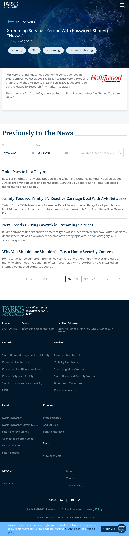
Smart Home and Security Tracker (74, 376)
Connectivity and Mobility (17, 376)
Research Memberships (68, 355)
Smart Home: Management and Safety (25, 355)
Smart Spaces (10, 453)
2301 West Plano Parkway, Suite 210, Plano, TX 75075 (85, 331)
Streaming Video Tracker (69, 369)
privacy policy (72, 529)
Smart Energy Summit (15, 432)
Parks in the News (53, 432)
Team (69, 471)
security (17, 50)
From (39, 145)
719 (86, 279)
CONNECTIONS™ (12, 418)
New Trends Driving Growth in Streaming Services (47, 225)
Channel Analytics (65, 390)
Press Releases (52, 418)
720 (94, 279)
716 (61, 279)
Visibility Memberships (67, 362)
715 (53, 279)
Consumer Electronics (15, 362)
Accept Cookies (111, 529)
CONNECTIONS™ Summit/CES (20, 425)
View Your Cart (52, 456)
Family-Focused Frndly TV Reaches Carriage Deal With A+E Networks (64, 198)
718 (77, 279)
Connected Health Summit (18, 439)
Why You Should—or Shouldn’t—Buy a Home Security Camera (57, 251)
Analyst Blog (50, 425)
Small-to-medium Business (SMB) (22, 383)
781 (109, 279)
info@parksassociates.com (38, 329)
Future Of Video (11, 446)
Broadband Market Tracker (70, 383)
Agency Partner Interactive (78, 518)
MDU (5, 390)
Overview (7, 484)
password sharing (81, 50)
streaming (53, 50)
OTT (34, 50)
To (3, 145)
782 (117, 279)
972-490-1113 (9, 329)
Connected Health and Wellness (21, 369)
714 (45, 279)
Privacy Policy (74, 485)
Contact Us (72, 478)
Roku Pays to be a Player (24, 171)
